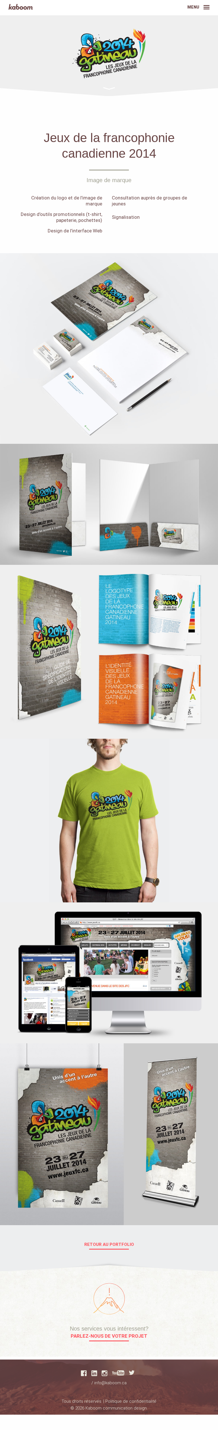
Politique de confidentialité (130, 1401)
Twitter (131, 1372)
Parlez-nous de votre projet (109, 1336)
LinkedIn (94, 1373)
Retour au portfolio (109, 1244)
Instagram (104, 1373)
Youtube (118, 1373)
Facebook (83, 1373)
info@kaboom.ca (110, 1382)
